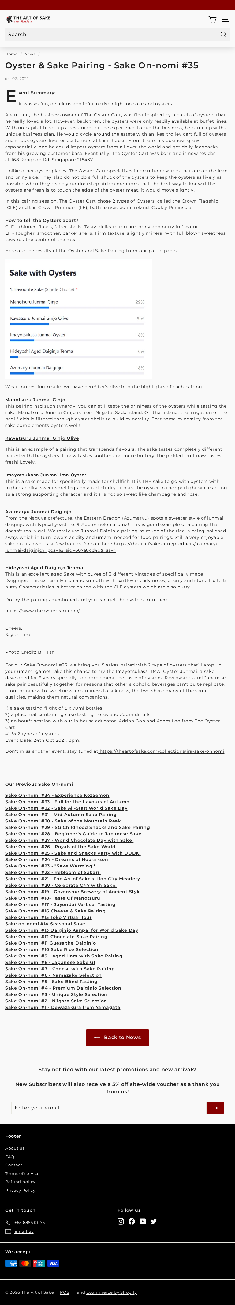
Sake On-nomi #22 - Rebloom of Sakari (53, 872)
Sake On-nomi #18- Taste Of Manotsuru (52, 898)
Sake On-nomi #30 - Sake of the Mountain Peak (63, 821)
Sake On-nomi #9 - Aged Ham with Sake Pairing (64, 956)
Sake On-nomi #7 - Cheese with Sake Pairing (60, 968)
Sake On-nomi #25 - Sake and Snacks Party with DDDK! (73, 853)
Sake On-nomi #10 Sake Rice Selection (52, 949)
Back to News (122, 1037)
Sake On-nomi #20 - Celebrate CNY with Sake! (61, 885)
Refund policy (20, 1181)
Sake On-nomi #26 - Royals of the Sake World (61, 846)
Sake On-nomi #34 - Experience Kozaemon (57, 795)
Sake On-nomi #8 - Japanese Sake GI (50, 962)
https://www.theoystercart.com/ (42, 610)
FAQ (9, 1156)
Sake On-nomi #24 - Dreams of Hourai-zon (57, 859)
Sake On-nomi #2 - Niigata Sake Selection (56, 1001)
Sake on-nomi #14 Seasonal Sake (45, 924)
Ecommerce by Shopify (111, 1292)
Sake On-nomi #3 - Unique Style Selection (56, 994)
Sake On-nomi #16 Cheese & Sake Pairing (55, 911)
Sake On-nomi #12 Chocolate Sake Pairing (56, 936)
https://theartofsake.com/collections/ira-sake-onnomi (161, 751)
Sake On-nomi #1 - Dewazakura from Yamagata (62, 1007)
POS (64, 1292)
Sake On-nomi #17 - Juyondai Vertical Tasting (60, 904)
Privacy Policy (20, 1190)
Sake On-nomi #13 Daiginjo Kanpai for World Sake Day (71, 930)
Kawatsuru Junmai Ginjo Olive (42, 438)
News (30, 54)
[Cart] (212, 19)
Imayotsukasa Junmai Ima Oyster (46, 475)
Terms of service (22, 1173)
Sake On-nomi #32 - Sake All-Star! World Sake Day (66, 808)
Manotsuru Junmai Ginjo (35, 399)
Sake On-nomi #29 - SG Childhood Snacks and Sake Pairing (77, 827)
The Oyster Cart (102, 114)
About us (15, 1148)
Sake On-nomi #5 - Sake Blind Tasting (51, 981)
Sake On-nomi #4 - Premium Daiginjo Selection (63, 988)
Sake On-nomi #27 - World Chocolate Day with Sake (69, 840)
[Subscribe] (215, 1108)
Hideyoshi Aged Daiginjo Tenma (44, 567)
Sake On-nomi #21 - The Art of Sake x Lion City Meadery (73, 879)
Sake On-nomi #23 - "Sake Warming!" (50, 866)
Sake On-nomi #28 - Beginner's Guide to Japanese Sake (73, 834)
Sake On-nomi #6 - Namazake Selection (53, 975)
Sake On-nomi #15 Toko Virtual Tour (48, 917)
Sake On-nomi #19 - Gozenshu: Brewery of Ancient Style (73, 891)
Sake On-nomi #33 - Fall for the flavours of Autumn (67, 801)
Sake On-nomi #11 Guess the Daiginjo (50, 943)
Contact (13, 1164)
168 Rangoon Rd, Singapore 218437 (51, 159)
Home (11, 54)
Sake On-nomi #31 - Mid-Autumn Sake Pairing (61, 814)
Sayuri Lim (18, 634)
